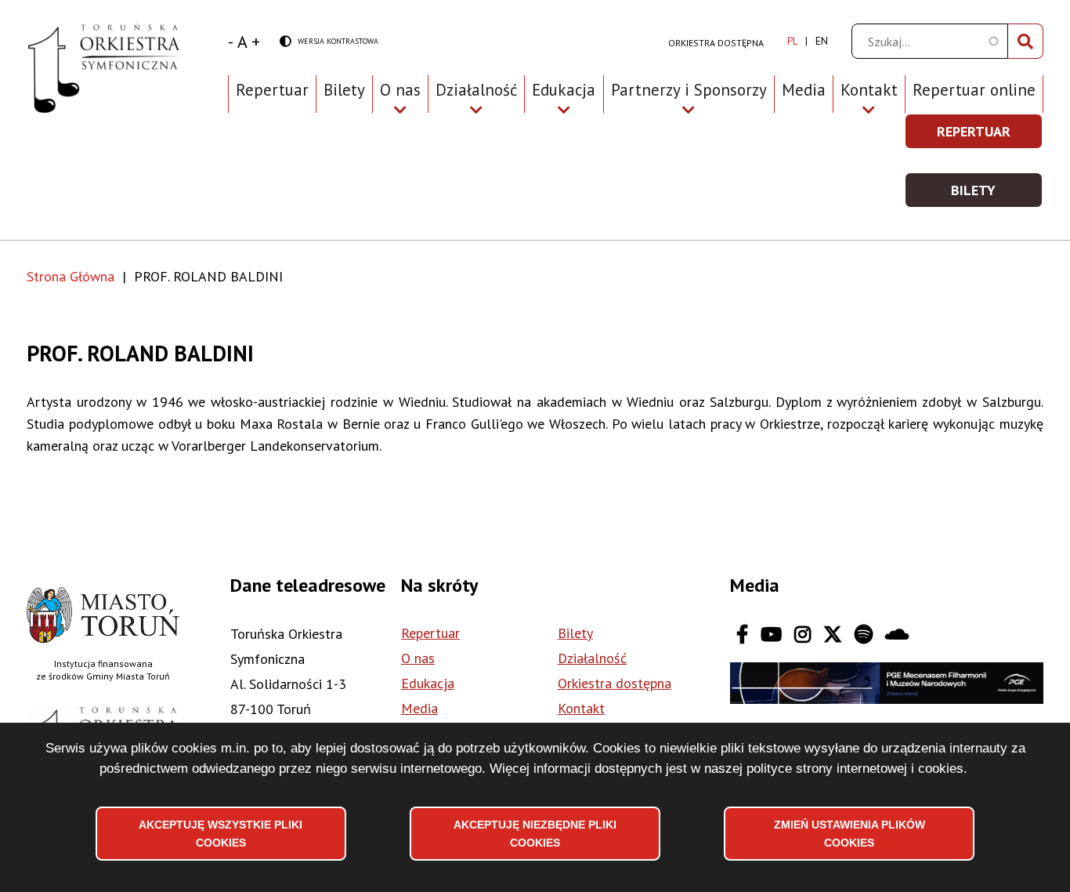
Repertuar (272, 89)
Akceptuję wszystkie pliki (220, 833)
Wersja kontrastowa (329, 42)
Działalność (592, 658)
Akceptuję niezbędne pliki (535, 833)
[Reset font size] (242, 42)
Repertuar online (974, 89)
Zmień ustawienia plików (849, 833)
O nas (418, 658)
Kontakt (581, 708)
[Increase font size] (255, 42)
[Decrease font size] (230, 42)
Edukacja (427, 683)
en (821, 41)
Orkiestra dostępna (716, 43)
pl (792, 41)
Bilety (344, 89)
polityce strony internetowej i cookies (854, 768)
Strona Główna (70, 276)
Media (804, 89)
